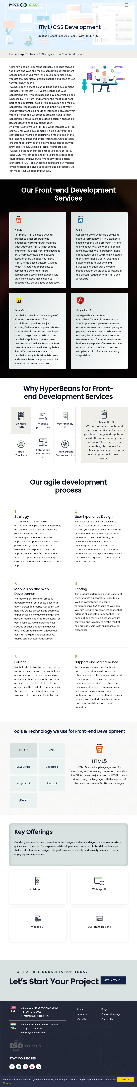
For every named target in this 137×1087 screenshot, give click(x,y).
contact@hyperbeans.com (35, 1015)
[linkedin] (18, 1066)
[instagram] (25, 1066)
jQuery (23, 800)
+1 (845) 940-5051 (31, 1011)
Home (13, 54)
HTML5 (23, 750)
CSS (51, 750)
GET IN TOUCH (113, 980)
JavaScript (23, 767)
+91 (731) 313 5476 (31, 1028)
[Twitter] (38, 1066)
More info (8, 1083)
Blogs (104, 1009)
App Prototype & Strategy (36, 54)
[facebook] (12, 1066)
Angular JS (23, 783)
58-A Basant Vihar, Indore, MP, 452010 (41, 1024)
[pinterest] (32, 1066)
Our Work (82, 1019)
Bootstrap (52, 767)
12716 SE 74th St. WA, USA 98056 (39, 1007)
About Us (82, 1014)
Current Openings (110, 1014)
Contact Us (107, 1019)
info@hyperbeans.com (33, 1032)
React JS (52, 783)
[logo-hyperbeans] (23, 5)
